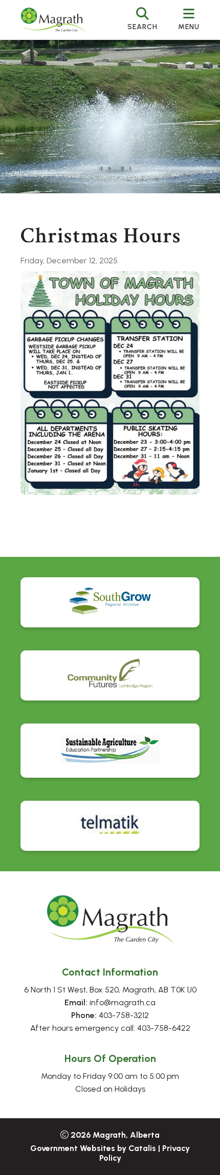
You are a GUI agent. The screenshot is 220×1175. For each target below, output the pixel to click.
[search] (142, 20)
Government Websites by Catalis (93, 1148)
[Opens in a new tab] (110, 602)
